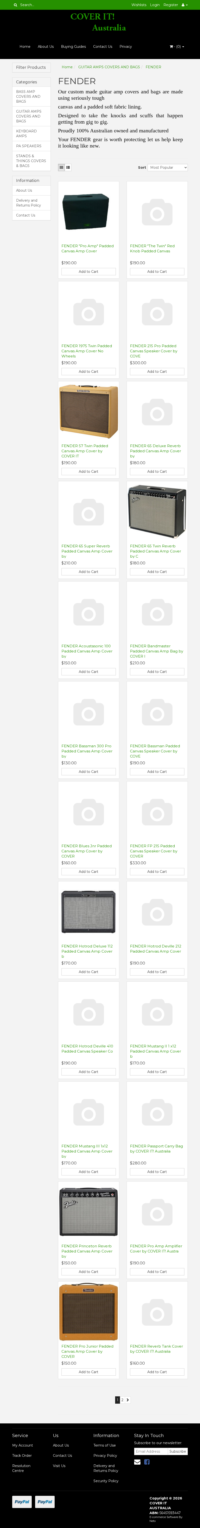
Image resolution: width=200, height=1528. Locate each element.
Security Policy (106, 1481)
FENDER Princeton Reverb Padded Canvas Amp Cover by (86, 1251)
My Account (22, 1445)
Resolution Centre (21, 1468)
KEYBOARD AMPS (26, 133)
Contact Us (102, 46)
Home (25, 46)
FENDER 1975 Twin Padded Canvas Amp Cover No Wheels (86, 351)
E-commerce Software (164, 1517)
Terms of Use (104, 1445)
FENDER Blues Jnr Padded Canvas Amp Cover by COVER (86, 851)
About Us (46, 46)
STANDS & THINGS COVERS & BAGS (31, 161)
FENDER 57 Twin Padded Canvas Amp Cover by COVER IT (84, 451)
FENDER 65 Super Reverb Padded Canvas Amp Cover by (86, 551)
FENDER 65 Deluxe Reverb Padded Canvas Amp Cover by (155, 451)
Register (170, 5)
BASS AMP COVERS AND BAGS (28, 96)
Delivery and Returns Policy (28, 202)
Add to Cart (88, 271)
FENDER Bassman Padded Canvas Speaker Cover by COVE (155, 751)
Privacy (126, 46)
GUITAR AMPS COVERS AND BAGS (28, 116)
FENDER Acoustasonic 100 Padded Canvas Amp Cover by (86, 651)
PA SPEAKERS (28, 146)
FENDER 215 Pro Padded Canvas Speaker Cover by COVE (153, 351)
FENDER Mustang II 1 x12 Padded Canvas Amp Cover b (155, 1051)
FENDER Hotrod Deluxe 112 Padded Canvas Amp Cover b (87, 951)
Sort (141, 167)
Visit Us (59, 1466)
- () (177, 46)
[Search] (15, 5)
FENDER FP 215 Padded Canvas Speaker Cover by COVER (153, 851)
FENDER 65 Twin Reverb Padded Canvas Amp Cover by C (155, 551)
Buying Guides (73, 46)
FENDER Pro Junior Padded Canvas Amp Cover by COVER (87, 1351)
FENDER (153, 67)
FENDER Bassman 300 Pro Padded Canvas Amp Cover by (86, 751)
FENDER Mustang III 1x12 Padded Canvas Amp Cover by (86, 1151)
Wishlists (138, 5)
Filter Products (31, 67)
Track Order (22, 1455)
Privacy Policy (105, 1455)
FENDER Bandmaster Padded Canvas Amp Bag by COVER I (156, 651)
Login (155, 5)
